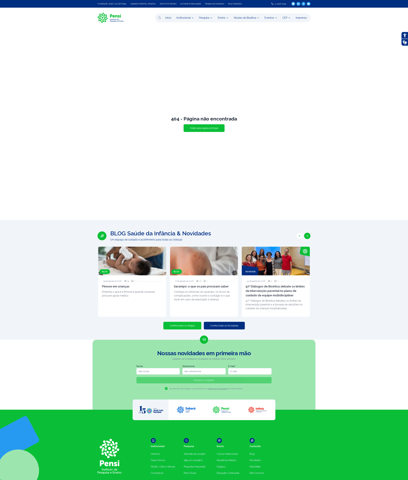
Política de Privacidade (217, 389)
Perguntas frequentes (195, 466)
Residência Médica (226, 460)
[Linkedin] (298, 4)
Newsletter (255, 466)
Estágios (221, 466)
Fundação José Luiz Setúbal (112, 4)
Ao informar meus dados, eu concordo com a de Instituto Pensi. (206, 389)
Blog (252, 454)
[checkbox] (166, 388)
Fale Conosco (257, 473)
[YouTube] (308, 4)
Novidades (255, 460)
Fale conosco (235, 4)
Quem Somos (158, 460)
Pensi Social (190, 473)
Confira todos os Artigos (182, 325)
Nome (139, 366)
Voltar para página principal (204, 128)
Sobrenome (188, 366)
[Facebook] (303, 4)
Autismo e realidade (190, 4)
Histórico (155, 454)
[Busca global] (159, 18)
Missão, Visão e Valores (163, 466)
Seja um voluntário (193, 460)
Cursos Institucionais (227, 454)
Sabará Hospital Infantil (143, 4)
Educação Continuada (228, 473)
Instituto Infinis (168, 4)
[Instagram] (293, 4)
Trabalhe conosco (214, 4)
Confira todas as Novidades (224, 325)
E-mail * (232, 366)
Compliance (157, 473)
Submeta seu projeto (194, 454)
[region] (204, 273)
